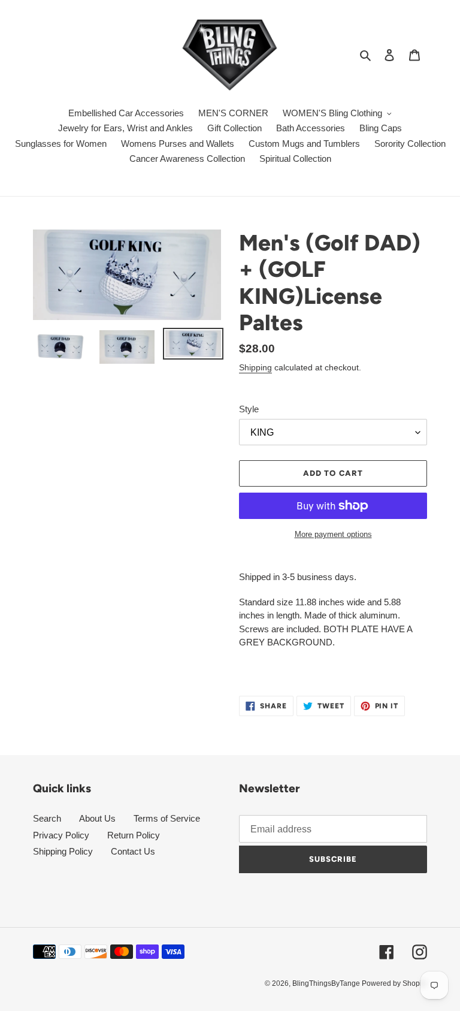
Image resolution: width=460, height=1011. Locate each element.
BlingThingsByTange (327, 983)
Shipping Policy (63, 851)
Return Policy (133, 835)
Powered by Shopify (394, 983)
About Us (97, 818)
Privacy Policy (61, 835)
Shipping (255, 367)
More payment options (333, 534)
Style (249, 409)
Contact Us (133, 851)
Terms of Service (167, 818)
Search (47, 818)
